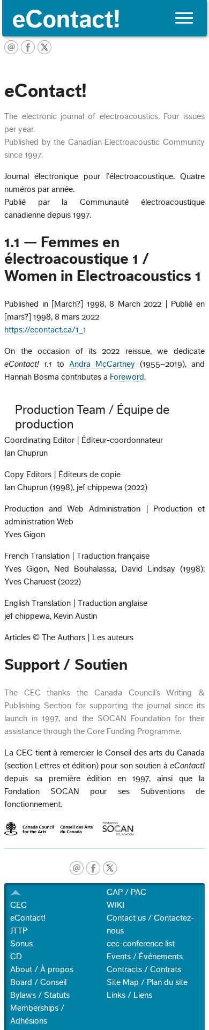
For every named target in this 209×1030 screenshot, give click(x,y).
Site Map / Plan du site (147, 982)
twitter (110, 868)
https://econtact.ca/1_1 (45, 329)
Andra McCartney (102, 364)
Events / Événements (145, 956)
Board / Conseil (38, 982)
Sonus (21, 943)
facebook (93, 868)
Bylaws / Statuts (40, 995)
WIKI (115, 905)
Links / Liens (129, 995)
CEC (18, 905)
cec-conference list (141, 943)
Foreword (127, 377)
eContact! (28, 918)
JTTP (18, 931)
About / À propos (41, 969)
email (77, 868)
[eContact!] (104, 18)
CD (16, 956)
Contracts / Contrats (144, 969)
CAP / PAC (126, 892)
